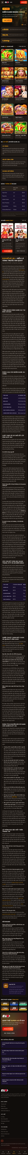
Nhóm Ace (3, 1106)
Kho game (8, 1152)
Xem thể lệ (7, 20)
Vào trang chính (9, 1033)
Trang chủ (3, 1152)
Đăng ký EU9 (8, 1029)
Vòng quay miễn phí (5, 1121)
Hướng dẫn (25, 1152)
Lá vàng (2, 1116)
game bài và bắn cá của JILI (9, 914)
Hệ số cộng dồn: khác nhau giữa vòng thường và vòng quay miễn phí (13, 1060)
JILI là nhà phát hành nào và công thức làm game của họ (13, 1044)
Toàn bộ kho (22, 46)
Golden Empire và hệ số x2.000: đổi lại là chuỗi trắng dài (12, 1081)
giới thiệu (14, 796)
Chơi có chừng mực (5, 1133)
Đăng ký (23, 2)
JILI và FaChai (5, 279)
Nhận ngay (7, 251)
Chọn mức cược (4, 1131)
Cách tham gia (21, 251)
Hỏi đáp (2, 1123)
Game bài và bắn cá (5, 1110)
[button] (2, 2)
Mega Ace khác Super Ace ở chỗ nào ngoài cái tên (13, 1074)
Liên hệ (2, 1136)
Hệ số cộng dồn (4, 1118)
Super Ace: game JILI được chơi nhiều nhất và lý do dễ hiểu (14, 1067)
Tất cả (24, 220)
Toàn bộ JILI (3, 1104)
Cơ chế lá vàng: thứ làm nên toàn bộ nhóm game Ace (13, 1052)
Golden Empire (4, 1108)
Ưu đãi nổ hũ (3, 1129)
